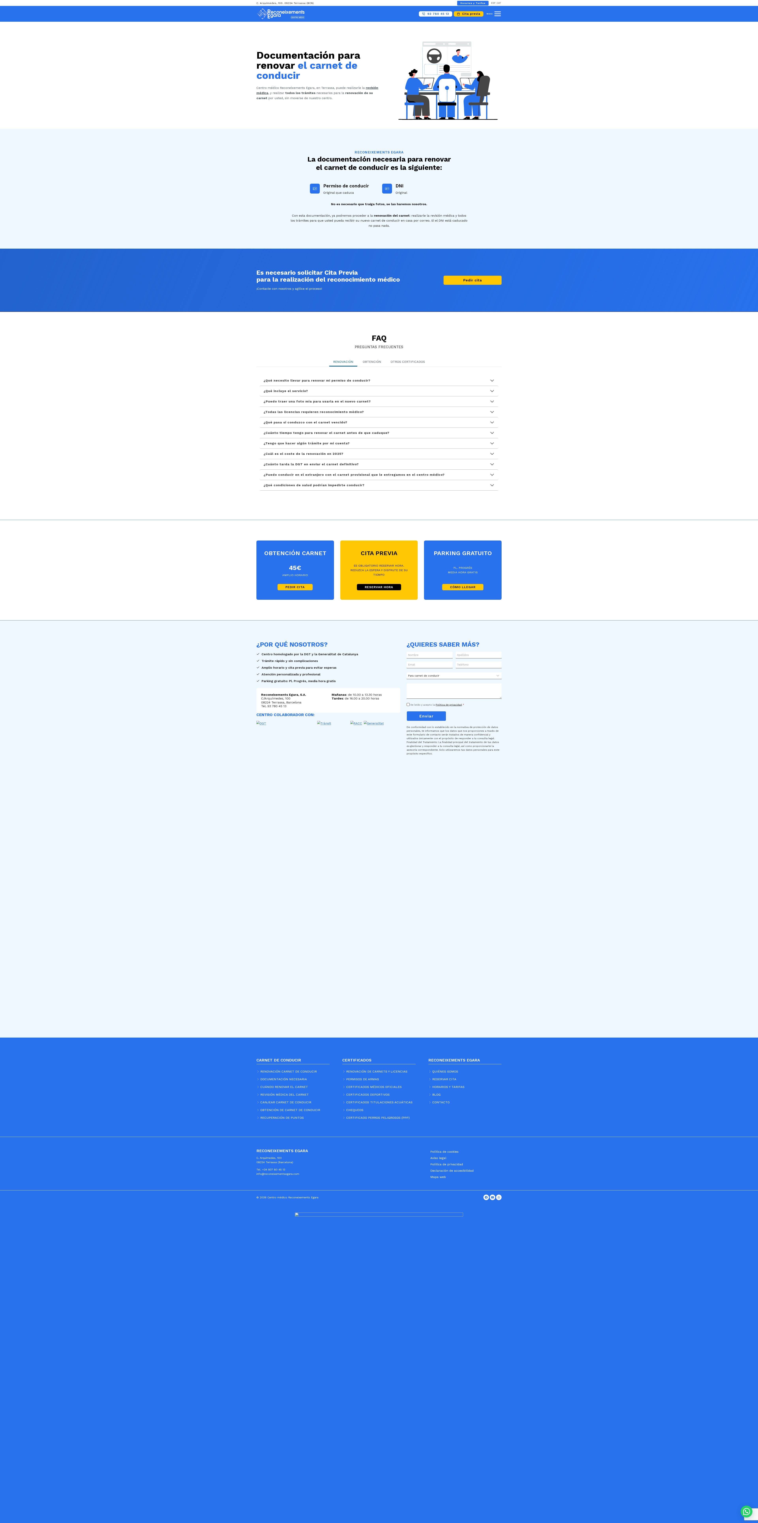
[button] (746, 1511)
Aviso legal (438, 1158)
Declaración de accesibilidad (452, 1170)
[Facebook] (486, 1197)
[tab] (343, 362)
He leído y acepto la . (437, 704)
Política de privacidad (449, 704)
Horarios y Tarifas (472, 3)
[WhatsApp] (499, 1197)
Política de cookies (444, 1152)
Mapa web (438, 1177)
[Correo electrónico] (492, 1197)
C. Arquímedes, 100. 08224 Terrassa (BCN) (285, 3)
